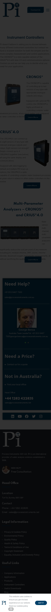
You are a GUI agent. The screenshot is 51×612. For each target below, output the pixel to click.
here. (11, 609)
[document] (25, 306)
